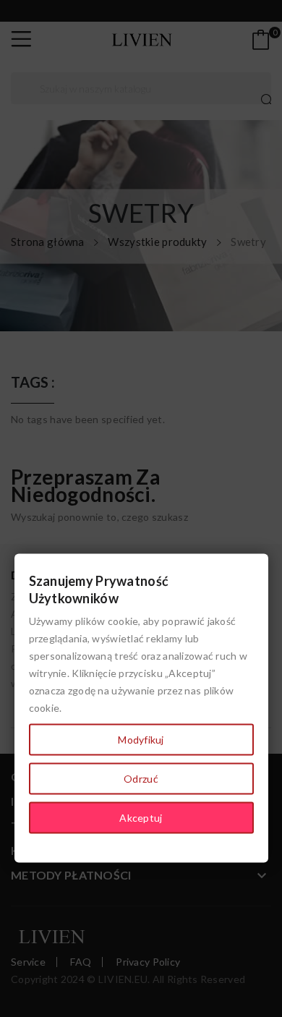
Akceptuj (140, 818)
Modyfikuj (141, 739)
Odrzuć (141, 779)
